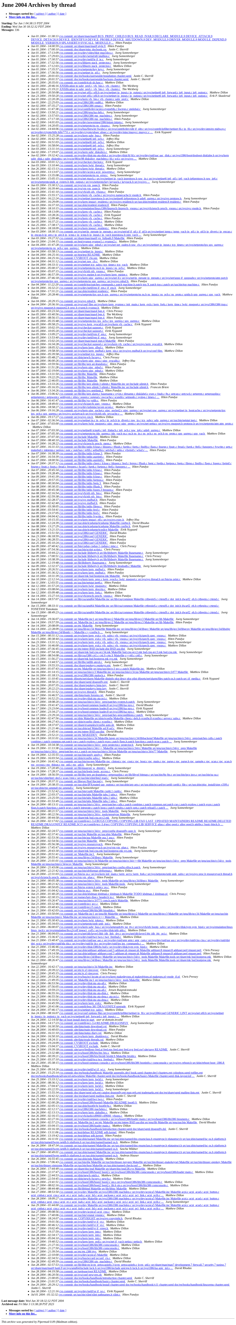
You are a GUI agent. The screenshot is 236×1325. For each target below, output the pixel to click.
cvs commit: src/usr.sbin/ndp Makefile (81, 1158)
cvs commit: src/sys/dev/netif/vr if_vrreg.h (84, 1228)
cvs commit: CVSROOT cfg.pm (78, 258)
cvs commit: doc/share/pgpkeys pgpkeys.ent (85, 665)
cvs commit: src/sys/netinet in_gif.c (80, 72)
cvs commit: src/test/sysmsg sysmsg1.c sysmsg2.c (88, 241)
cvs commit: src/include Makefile (78, 436)
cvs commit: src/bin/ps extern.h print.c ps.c (84, 887)
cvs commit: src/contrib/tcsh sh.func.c (81, 82)
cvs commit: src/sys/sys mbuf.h (77, 301)
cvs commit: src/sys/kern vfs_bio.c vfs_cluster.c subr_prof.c (94, 99)
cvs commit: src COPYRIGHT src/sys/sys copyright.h (91, 1218)
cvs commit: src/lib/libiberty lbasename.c (83, 562)
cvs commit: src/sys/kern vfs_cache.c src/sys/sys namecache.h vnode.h (100, 195)
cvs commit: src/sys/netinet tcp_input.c (82, 354)
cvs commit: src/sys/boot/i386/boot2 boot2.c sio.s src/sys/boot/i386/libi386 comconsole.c (111, 1182)
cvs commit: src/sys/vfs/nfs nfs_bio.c (81, 493)
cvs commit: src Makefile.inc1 (77, 854)
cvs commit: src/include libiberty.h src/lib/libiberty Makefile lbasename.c (101, 552)
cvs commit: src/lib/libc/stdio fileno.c (81, 506)
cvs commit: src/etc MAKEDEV (78, 734)
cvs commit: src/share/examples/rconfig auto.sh (87, 725)
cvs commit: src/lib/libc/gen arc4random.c (83, 364)
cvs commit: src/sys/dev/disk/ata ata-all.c (83, 983)
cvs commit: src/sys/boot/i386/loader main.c (85, 1125)
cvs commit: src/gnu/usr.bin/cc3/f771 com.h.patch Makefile (94, 900)
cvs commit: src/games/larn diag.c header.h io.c (87, 897)
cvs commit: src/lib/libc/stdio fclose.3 (81, 453)
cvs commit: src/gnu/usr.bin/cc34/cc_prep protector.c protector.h (96, 744)
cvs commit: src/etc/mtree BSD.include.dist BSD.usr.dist (92, 648)
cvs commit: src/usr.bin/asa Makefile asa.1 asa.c (87, 837)
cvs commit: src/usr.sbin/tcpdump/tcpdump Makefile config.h (95, 523)
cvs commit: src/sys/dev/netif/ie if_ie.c (81, 59)
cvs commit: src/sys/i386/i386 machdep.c (83, 1109)
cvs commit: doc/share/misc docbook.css (83, 49)
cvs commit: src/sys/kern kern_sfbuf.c (81, 347)
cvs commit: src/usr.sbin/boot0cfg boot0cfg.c (85, 1105)
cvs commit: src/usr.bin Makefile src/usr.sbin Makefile (90, 834)
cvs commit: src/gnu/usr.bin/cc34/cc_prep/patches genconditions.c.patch (101, 715)
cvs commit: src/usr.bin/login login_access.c (85, 771)
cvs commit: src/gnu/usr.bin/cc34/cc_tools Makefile (89, 811)
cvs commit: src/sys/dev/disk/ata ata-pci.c (83, 698)
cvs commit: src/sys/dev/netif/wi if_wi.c (82, 1069)
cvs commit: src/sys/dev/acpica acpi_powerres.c (87, 171)
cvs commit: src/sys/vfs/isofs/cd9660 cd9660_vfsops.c (91, 1115)
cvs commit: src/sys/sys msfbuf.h (78, 499)
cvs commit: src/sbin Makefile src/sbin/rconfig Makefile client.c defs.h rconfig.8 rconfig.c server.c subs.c (120, 718)
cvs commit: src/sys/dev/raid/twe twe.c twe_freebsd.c (90, 936)
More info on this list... (23, 17)
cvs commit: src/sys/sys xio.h (76, 417)
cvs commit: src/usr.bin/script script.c (81, 549)
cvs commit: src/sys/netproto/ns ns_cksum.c (85, 125)
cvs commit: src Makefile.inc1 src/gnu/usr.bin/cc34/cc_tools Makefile (99, 980)
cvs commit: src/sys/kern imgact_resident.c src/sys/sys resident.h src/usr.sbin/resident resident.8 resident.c (120, 201)
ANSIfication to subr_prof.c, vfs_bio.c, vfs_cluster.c (90, 85)
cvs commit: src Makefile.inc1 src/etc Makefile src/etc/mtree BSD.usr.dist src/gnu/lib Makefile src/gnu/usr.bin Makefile (128, 1122)
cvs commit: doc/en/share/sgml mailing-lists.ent (87, 1095)
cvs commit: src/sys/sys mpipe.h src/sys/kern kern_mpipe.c (93, 274)
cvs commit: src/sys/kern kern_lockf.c (81, 1079)
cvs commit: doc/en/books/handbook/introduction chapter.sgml (96, 1278)
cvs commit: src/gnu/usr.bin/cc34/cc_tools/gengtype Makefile (95, 814)
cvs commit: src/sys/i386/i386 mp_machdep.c (86, 115)
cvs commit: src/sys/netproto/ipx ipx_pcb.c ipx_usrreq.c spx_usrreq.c (99, 321)
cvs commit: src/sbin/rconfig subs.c (80, 758)
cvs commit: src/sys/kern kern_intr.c (80, 1231)
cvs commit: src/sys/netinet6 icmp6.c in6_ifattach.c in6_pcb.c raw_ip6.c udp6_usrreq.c (110, 430)
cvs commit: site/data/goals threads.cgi (81, 1039)
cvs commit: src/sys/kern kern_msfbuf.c (82, 569)
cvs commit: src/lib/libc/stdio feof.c (79, 509)
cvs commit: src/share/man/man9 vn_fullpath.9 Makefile (92, 238)
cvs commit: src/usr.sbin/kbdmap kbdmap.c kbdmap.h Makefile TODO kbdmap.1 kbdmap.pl (113, 893)
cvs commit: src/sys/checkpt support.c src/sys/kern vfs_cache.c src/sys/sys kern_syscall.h (111, 344)
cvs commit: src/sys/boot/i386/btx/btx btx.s (84, 1052)
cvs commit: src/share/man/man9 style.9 (82, 46)
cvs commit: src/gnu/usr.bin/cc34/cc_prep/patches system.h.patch (97, 701)
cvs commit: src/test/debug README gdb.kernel (88, 1132)
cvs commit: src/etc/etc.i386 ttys (78, 1251)
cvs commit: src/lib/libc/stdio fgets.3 (80, 483)
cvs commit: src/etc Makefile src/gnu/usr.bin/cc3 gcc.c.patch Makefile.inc (102, 668)
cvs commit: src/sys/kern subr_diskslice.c (83, 152)
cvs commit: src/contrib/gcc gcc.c (79, 903)
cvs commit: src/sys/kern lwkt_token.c (81, 920)
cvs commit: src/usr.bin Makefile (78, 840)
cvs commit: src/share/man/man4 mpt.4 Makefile (87, 340)
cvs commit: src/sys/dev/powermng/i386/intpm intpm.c (91, 122)
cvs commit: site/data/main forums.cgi (81, 695)
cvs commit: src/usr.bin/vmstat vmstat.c (82, 1215)
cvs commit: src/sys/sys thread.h (78, 691)
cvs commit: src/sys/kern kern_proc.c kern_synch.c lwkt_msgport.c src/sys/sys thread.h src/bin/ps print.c (120, 579)
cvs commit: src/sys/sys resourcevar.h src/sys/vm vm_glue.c (94, 847)
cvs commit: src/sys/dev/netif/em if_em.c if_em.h (88, 287)
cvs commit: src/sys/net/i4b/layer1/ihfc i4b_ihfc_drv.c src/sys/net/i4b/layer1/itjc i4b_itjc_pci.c (113, 933)
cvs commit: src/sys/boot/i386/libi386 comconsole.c (89, 1244)
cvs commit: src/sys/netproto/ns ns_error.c (83, 175)
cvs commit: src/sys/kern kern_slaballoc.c (83, 1112)
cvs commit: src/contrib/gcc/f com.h (80, 907)
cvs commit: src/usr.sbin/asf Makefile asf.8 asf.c (87, 728)
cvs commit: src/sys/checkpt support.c (81, 327)
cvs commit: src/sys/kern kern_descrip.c (82, 589)
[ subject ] (40, 13)
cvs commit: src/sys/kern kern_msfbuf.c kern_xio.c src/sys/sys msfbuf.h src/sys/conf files (111, 350)
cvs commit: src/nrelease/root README (83, 1271)
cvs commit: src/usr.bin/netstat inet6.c (81, 582)
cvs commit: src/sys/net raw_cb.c (78, 261)
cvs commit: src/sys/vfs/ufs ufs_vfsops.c (82, 191)
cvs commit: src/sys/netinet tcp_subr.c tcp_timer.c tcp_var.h (93, 264)
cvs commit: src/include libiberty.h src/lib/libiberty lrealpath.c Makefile (100, 566)
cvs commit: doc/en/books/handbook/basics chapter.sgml (92, 1281)
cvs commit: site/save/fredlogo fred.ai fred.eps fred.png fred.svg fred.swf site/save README (113, 1049)
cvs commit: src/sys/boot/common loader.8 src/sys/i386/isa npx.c (97, 705)
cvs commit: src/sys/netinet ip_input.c (81, 251)
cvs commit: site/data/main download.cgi (83, 1026)
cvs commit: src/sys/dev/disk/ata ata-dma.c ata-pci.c (89, 996)
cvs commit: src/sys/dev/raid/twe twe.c (82, 1099)
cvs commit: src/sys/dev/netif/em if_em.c (83, 334)
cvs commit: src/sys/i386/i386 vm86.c (81, 102)
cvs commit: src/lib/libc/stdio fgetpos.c (81, 479)
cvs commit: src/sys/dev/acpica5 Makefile (83, 1254)
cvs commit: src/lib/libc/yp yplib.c (79, 400)
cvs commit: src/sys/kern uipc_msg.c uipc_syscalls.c (90, 360)
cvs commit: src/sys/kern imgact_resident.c (84, 228)
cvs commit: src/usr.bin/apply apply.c (81, 754)
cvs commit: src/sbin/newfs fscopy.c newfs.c (85, 1178)
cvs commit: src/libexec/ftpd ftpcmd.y (81, 781)
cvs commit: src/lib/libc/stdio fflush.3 (81, 486)
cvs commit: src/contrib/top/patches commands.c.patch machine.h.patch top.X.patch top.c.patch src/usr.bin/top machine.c (129, 284)
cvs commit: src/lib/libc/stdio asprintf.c (82, 456)
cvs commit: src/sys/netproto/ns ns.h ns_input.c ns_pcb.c (92, 268)
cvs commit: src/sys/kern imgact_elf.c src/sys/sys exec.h (92, 519)
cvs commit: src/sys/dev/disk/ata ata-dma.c (84, 999)
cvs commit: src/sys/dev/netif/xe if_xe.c (82, 1291)
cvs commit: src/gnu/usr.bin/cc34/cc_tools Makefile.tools (92, 883)
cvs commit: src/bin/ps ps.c (75, 890)
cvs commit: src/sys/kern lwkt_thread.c (82, 165)
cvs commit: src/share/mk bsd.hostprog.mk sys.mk (88, 658)
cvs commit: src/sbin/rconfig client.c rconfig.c (86, 721)
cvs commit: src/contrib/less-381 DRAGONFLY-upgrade (92, 1006)
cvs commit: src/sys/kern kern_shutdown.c (84, 1036)
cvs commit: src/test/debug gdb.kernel (81, 1135)
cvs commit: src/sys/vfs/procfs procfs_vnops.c (86, 595)
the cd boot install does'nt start (77, 1019)
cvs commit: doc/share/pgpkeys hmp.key (83, 685)
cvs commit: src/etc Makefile (76, 625)
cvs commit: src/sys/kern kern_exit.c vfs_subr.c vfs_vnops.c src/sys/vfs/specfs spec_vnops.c (112, 635)
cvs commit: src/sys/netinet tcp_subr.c (81, 1009)
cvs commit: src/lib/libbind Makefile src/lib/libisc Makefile (93, 1188)
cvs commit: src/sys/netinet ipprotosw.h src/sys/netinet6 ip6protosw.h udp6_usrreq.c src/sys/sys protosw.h (120, 198)
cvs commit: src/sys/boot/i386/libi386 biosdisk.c (87, 910)
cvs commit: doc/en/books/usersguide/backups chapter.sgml (94, 79)
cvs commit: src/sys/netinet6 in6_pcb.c (82, 138)
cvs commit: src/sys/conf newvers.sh (80, 1274)
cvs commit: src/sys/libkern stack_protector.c (85, 62)
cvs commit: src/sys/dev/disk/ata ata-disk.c (84, 993)
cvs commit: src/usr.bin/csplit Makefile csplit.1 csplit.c (90, 791)
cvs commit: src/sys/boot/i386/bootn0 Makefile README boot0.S (98, 1102)
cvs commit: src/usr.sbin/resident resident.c (84, 291)
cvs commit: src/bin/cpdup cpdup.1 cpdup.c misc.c (89, 546)
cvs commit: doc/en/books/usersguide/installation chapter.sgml (95, 75)
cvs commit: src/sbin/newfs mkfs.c (79, 1175)
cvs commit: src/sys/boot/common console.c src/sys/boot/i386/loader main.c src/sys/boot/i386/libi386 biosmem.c (124, 1119)
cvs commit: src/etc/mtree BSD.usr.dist (82, 731)
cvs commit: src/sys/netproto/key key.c (82, 69)
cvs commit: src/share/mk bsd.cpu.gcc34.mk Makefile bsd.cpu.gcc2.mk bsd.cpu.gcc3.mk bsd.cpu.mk (118, 652)
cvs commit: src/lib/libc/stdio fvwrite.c (81, 516)
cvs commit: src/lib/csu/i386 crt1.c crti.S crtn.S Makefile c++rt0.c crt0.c (101, 655)
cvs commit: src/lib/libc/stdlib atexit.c (81, 662)
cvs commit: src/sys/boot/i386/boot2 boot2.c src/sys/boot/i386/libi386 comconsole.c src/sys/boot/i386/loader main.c (126, 1172)
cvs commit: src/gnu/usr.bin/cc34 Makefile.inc (86, 966)
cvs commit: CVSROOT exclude (79, 1042)
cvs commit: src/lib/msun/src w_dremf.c (82, 768)
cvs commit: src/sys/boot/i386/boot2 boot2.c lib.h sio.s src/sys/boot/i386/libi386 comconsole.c (114, 1185)
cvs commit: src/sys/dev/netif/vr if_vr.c (82, 1221)
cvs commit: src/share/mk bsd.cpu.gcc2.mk (84, 817)
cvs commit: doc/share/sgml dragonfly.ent (83, 681)
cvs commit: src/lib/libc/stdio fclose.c (81, 470)
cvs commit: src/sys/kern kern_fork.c (81, 592)
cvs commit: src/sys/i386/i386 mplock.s (82, 675)
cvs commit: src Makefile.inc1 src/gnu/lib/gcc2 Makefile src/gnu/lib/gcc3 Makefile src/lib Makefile (116, 619)
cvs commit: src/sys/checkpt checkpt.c (81, 162)
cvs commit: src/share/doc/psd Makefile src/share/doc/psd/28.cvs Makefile (102, 1168)
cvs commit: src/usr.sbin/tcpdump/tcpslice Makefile (89, 529)
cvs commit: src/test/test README (80, 254)
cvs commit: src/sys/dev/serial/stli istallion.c (84, 56)
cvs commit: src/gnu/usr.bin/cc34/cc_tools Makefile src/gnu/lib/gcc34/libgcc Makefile (109, 880)
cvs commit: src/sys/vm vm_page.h (80, 185)
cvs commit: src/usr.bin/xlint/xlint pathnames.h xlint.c (90, 1294)
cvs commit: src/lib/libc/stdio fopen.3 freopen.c (86, 489)
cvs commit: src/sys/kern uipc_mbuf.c (81, 367)
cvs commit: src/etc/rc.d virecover (79, 970)
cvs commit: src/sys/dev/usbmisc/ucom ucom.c (86, 407)
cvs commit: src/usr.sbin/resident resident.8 (84, 205)
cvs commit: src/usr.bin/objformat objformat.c (86, 870)
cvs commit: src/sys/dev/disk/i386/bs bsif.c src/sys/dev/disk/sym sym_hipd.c (103, 946)
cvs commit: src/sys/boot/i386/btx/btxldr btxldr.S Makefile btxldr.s (97, 1056)
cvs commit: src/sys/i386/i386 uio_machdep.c (86, 1261)
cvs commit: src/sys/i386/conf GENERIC (83, 532)
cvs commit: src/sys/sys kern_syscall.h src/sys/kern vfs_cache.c (96, 324)
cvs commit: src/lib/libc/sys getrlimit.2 (81, 390)
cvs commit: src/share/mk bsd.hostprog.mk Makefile (90, 576)
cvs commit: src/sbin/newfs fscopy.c (80, 357)
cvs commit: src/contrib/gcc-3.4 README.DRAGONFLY (94, 1023)
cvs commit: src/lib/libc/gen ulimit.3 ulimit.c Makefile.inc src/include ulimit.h (104, 383)
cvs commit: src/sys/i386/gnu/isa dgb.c (82, 112)
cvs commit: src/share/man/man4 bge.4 (82, 311)
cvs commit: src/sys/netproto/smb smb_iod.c (85, 923)
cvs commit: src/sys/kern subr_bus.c (80, 135)
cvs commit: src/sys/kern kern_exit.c (80, 1003)
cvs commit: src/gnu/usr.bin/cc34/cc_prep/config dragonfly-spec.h (97, 830)
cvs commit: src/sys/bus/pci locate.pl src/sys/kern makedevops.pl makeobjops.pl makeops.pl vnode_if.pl (120, 976)
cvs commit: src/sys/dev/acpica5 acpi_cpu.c (84, 1211)
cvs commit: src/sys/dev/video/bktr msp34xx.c (86, 52)
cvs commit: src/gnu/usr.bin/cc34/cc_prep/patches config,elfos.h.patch (100, 867)
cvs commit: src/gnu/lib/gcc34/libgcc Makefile (86, 857)
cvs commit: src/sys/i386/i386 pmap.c (81, 105)
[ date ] (62, 13)
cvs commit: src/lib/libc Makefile (78, 373)
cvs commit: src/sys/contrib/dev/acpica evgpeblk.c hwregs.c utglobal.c (100, 109)
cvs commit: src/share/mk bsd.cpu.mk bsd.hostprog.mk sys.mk (96, 850)
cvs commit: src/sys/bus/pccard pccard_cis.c (85, 1258)
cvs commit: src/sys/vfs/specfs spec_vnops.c (85, 403)
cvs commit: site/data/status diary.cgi (80, 1033)
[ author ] (52, 13)
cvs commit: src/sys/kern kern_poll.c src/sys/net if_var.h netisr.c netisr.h (101, 1241)
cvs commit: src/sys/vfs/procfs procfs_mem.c (85, 443)
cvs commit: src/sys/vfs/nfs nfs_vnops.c (82, 271)
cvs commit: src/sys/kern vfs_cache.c (81, 211)
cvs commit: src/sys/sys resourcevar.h (81, 844)
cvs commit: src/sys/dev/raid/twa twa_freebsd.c (87, 1059)
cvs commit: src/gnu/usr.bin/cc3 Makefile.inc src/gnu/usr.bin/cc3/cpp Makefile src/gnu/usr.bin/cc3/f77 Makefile (124, 672)
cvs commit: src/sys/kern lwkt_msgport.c (83, 585)
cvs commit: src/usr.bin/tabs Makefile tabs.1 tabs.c (88, 794)
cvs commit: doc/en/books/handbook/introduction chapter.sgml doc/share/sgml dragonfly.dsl (113, 1129)
